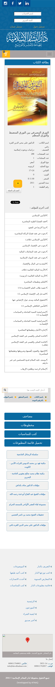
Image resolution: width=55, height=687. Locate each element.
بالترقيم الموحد (37, 400)
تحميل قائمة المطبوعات (27, 442)
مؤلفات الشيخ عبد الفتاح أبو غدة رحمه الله (27, 494)
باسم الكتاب (38, 397)
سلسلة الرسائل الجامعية (27, 454)
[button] (27, 640)
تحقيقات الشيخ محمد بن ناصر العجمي (27, 515)
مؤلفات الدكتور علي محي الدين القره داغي (27, 525)
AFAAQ (35, 682)
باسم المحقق (23, 397)
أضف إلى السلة (13, 191)
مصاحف (27, 416)
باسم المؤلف (8, 397)
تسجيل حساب (16, 27)
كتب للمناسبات (27, 434)
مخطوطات (27, 425)
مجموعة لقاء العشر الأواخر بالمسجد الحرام (27, 504)
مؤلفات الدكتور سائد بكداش (27, 485)
